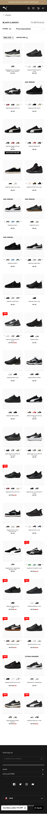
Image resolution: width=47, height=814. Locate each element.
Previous (26, 66)
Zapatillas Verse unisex (34, 530)
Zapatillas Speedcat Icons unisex (12, 607)
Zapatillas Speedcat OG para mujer (13, 147)
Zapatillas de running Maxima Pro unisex (12, 454)
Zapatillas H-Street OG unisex (34, 568)
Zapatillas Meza (34, 339)
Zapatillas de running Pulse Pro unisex (34, 492)
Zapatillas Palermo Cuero (12, 644)
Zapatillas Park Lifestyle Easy (34, 682)
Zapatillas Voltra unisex (34, 301)
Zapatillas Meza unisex (12, 377)
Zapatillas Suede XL (13, 225)
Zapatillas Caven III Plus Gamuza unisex (13, 530)
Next (42, 66)
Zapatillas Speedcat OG (34, 146)
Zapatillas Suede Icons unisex (12, 187)
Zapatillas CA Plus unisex (34, 644)
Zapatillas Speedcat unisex (34, 606)
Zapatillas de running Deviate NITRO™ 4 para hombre (12, 70)
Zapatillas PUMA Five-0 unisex (34, 187)
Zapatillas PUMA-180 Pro (34, 108)
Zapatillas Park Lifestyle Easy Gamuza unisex (12, 569)
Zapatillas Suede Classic (34, 263)
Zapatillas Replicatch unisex (34, 720)
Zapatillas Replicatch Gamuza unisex (34, 416)
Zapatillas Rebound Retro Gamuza (12, 721)
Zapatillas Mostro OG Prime (13, 108)
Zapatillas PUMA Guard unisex (12, 682)
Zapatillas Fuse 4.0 (34, 225)
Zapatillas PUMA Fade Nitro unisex (34, 70)
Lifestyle (8, 15)
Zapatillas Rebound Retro (34, 377)
